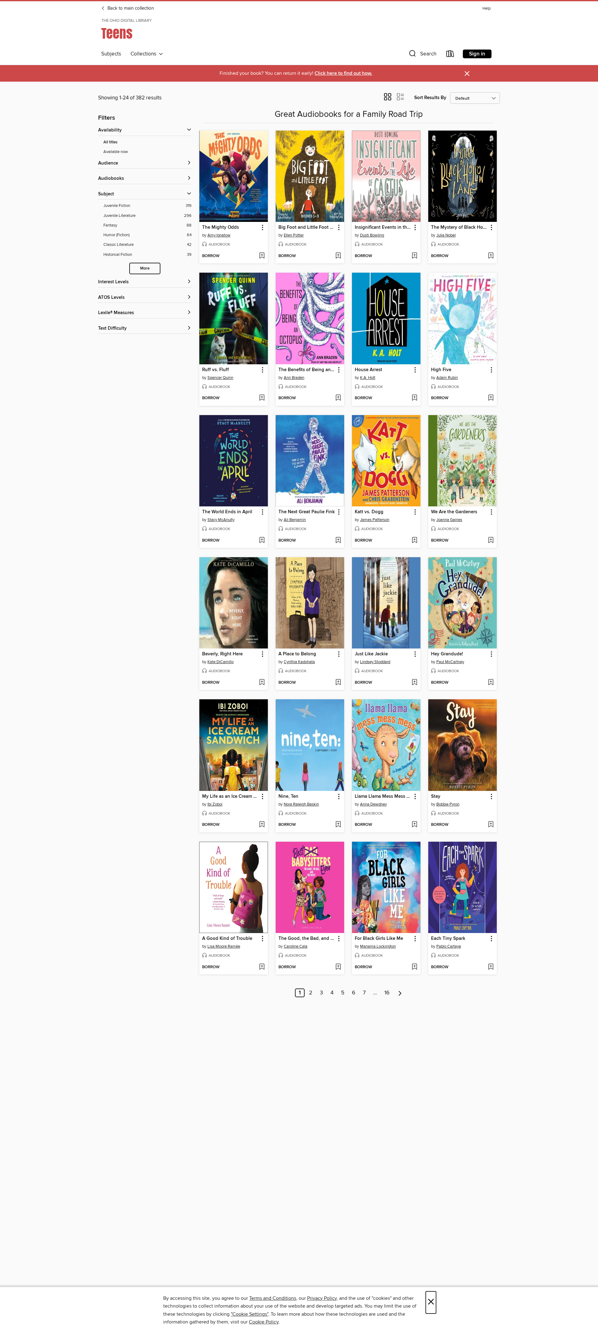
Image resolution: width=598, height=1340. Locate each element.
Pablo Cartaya (448, 946)
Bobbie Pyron (447, 804)
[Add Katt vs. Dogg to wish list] (414, 541)
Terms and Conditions (272, 1298)
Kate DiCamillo (220, 661)
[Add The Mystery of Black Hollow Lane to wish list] (491, 256)
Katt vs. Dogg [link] (369, 512)
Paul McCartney (450, 661)
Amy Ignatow (218, 235)
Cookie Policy (263, 1322)
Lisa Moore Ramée (223, 946)
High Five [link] (441, 370)
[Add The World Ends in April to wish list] (262, 541)
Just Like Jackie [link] (371, 654)
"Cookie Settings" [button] (249, 1314)
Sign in (477, 53)
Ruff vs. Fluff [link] (215, 370)
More (145, 268)
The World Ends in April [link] (227, 512)
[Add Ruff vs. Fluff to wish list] (262, 398)
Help (486, 8)
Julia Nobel (446, 235)
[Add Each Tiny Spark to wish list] (491, 967)
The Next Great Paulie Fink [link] (306, 512)
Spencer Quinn (220, 377)
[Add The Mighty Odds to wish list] (262, 256)
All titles (110, 142)
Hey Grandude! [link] (447, 654)
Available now (115, 151)
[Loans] (450, 55)
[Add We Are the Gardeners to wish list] (491, 541)
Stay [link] (435, 796)
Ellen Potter (294, 235)
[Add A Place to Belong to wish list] (338, 683)
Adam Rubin (447, 377)
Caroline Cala (295, 946)
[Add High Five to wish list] (491, 398)
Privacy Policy (322, 1298)
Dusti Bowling (372, 235)
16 (387, 992)
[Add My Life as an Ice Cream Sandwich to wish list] (262, 825)
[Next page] (400, 993)
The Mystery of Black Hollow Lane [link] (459, 227)
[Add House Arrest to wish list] (414, 398)
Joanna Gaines (449, 519)
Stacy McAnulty (221, 519)
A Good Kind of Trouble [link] (227, 938)
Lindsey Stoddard (375, 661)
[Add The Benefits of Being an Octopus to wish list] (338, 398)
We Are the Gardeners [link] (454, 512)
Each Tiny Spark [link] (448, 938)
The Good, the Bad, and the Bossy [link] (306, 938)
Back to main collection (130, 8)
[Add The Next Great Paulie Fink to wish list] (338, 541)
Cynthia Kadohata (299, 661)
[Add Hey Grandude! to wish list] (491, 683)
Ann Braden (294, 377)
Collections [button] (145, 53)
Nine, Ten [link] (288, 796)
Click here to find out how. (343, 73)
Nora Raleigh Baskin (301, 804)
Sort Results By (430, 98)
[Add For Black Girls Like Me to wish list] (414, 967)
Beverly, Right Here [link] (222, 654)
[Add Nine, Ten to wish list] (338, 825)
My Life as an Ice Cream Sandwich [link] (230, 796)
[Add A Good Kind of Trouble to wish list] (262, 967)
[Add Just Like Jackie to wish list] (414, 683)
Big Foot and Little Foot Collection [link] (306, 227)
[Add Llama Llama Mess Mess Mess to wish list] (414, 825)
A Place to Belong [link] (297, 654)
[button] (422, 55)
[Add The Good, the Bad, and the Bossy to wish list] (338, 967)
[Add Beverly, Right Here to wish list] (262, 683)
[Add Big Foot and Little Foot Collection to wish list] (338, 256)
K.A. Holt (367, 377)
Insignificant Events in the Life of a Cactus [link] (383, 227)
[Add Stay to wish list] (491, 825)
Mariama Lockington (378, 946)
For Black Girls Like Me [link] (379, 938)
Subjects (111, 53)
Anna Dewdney (373, 804)
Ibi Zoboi (214, 804)
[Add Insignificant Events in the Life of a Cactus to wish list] (414, 256)
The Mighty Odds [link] (220, 227)
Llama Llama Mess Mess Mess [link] (383, 796)
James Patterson (374, 519)
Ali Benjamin (295, 519)
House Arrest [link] (368, 370)
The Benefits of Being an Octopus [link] (306, 370)
